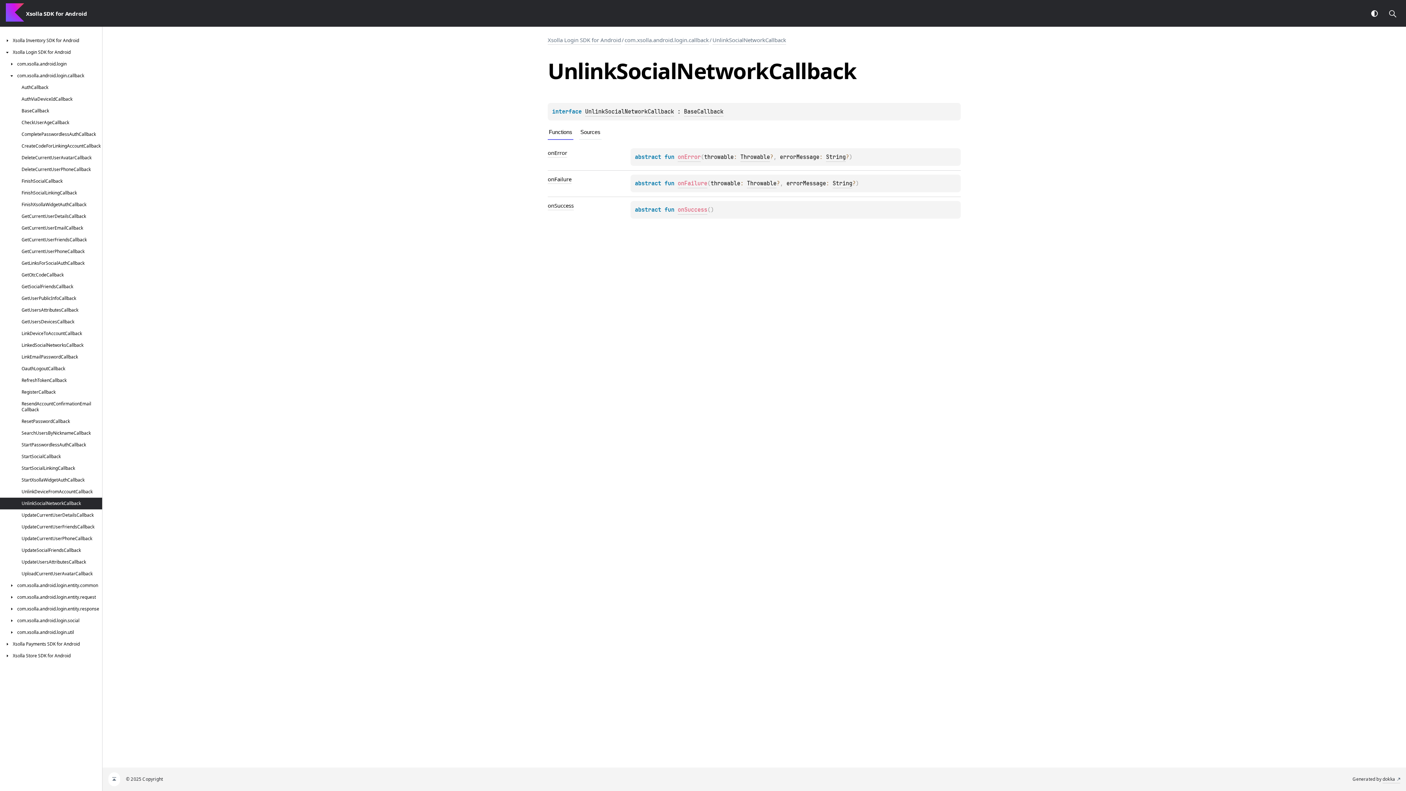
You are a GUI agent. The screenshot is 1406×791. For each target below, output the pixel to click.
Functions (560, 132)
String (836, 157)
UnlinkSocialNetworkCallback (749, 40)
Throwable (755, 157)
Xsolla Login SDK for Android (584, 40)
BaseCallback (704, 111)
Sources (590, 132)
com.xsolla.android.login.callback (667, 40)
